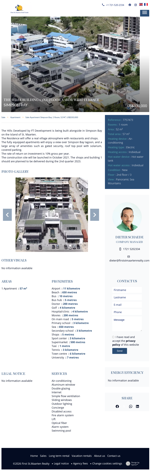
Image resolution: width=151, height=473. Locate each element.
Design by (135, 463)
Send (119, 351)
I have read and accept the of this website (125, 340)
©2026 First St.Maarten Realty (31, 463)
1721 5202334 (131, 249)
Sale (3, 117)
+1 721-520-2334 (115, 5)
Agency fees (80, 463)
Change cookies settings (107, 463)
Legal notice (61, 463)
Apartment (15, 117)
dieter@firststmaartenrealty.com (129, 260)
